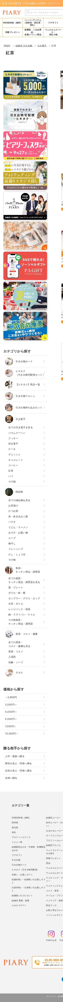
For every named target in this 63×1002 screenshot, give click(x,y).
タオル (19, 672)
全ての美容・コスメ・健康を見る (19, 644)
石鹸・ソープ (15, 662)
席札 (14, 832)
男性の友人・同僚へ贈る (18, 763)
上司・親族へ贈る (15, 756)
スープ (12, 538)
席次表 (15, 827)
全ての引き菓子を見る (20, 427)
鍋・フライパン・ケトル (21, 614)
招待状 (15, 822)
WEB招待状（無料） (13, 22)
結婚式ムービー (53, 817)
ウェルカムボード (54, 873)
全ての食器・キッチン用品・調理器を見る (24, 580)
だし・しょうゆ (17, 554)
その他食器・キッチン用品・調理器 (20, 621)
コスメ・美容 (52, 890)
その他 (12, 481)
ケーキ (12, 449)
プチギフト (17, 855)
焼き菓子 (13, 443)
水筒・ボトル (15, 603)
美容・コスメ (15, 651)
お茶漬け (13, 505)
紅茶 (10, 470)
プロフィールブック (21, 837)
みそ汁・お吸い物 (18, 532)
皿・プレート (15, 587)
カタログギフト (19, 905)
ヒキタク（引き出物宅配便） (25, 869)
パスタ (12, 521)
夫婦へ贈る (11, 777)
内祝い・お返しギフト (22, 874)
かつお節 (13, 510)
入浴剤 (12, 656)
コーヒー (13, 465)
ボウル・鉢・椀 (17, 592)
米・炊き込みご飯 (18, 516)
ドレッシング (15, 548)
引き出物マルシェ (25, 395)
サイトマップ (51, 996)
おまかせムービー (54, 830)
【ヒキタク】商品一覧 (28, 384)
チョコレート (15, 459)
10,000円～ (11, 733)
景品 (48, 863)
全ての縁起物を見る (19, 500)
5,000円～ (11, 718)
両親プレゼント (53, 858)
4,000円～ (11, 711)
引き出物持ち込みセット (29, 407)
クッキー (13, 438)
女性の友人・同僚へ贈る (18, 770)
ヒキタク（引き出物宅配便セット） (30, 373)
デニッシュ (14, 454)
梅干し (12, 543)
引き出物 (16, 860)
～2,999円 (11, 697)
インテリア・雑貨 (54, 900)
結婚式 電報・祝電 (20, 900)
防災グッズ (51, 905)
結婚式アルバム (53, 845)
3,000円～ (11, 704)
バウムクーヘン (17, 432)
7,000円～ (11, 726)
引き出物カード (24, 361)
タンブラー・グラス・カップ (24, 598)
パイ (10, 476)
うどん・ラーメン (18, 527)
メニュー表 (17, 842)
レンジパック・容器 (19, 609)
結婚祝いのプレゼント (22, 895)
